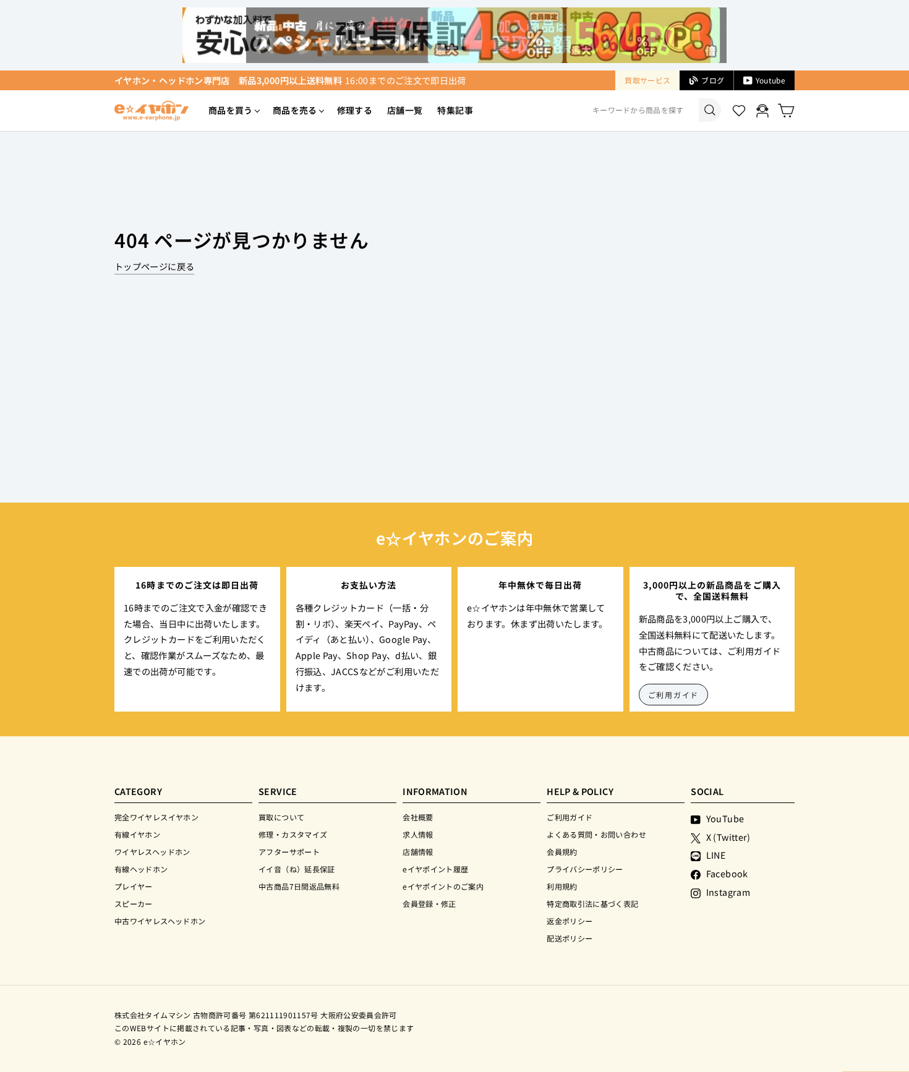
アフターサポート (289, 851)
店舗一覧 (404, 110)
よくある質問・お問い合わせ (596, 834)
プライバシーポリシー (585, 869)
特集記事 (454, 110)
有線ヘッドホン (141, 869)
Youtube (770, 80)
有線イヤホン (137, 834)
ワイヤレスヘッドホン (152, 851)
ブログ (712, 80)
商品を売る (295, 110)
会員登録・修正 (429, 903)
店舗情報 (418, 851)
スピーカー (133, 903)
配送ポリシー (569, 938)
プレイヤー (133, 886)
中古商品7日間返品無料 (298, 886)
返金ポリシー (569, 921)
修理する (354, 110)
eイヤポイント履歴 (435, 869)
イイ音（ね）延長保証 (296, 869)
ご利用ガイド (673, 694)
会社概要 (418, 817)
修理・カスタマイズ (292, 834)
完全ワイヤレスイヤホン (156, 817)
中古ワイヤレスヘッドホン (159, 921)
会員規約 (562, 851)
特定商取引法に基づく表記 (592, 903)
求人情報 (418, 834)
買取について (281, 817)
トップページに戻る (154, 266)
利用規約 (562, 886)
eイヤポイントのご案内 (443, 886)
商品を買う (230, 110)
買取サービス (647, 80)
